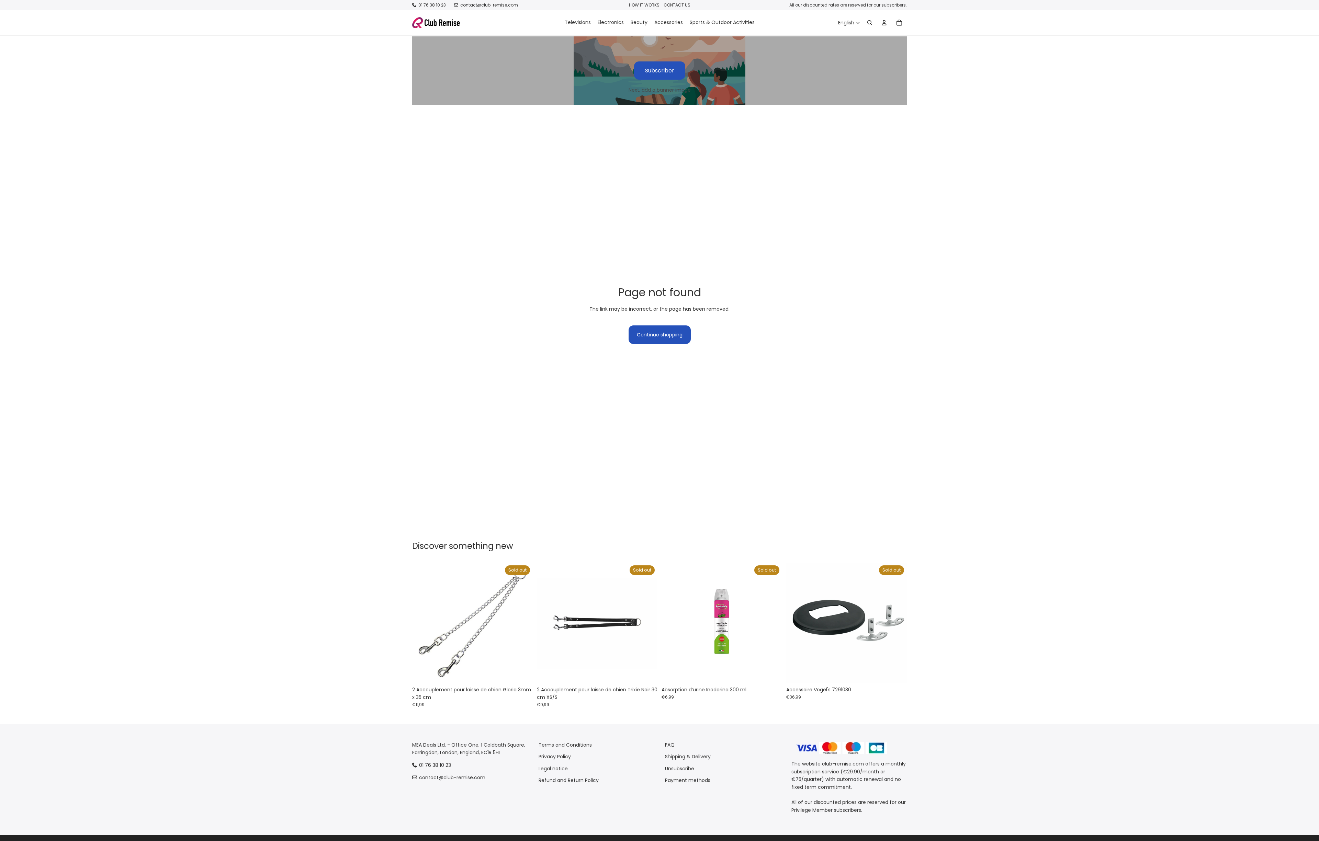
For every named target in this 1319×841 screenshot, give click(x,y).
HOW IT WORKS (644, 5)
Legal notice (553, 768)
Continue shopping (660, 334)
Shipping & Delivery (688, 756)
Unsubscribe (679, 768)
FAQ (670, 744)
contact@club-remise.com (489, 5)
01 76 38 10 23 (432, 5)
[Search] (869, 22)
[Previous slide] (422, 622)
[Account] (884, 22)
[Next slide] (522, 622)
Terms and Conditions (565, 744)
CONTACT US (677, 5)
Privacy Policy (555, 756)
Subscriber (659, 70)
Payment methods (687, 780)
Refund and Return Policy (569, 780)
